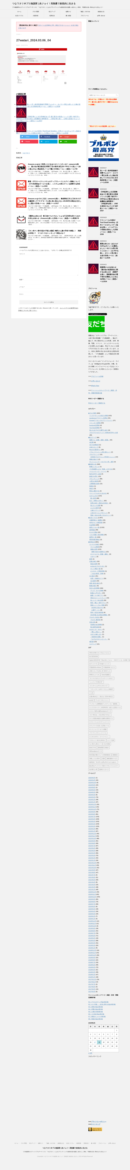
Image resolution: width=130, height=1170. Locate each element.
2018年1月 (91, 977)
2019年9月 (91, 928)
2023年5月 (91, 821)
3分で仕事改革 (94, 445)
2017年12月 (92, 979)
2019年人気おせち (97, 607)
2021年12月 (92, 863)
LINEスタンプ (93, 447)
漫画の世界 (94, 549)
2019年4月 (91, 940)
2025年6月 (91, 778)
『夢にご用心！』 (96, 632)
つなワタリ (26, 153)
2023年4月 (91, 824)
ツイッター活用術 (95, 423)
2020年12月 (92, 892)
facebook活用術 (94, 425)
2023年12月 (92, 804)
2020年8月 (91, 901)
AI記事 (91, 442)
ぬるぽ (91, 700)
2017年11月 (92, 982)
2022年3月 (91, 855)
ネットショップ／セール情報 (97, 729)
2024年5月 (91, 792)
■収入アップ (92, 437)
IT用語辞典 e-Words (95, 667)
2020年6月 (91, 906)
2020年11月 (92, 894)
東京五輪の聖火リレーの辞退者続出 (99, 755)
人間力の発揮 (93, 481)
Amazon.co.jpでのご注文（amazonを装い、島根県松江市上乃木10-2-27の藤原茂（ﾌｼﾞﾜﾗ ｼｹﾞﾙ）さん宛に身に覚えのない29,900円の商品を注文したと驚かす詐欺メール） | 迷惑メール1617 (54, 201)
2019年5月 (91, 938)
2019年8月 (91, 931)
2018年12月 (92, 950)
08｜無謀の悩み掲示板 (95, 1019)
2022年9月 (91, 841)
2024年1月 (91, 802)
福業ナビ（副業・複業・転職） (99, 440)
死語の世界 (94, 564)
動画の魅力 (92, 586)
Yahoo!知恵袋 (105, 674)
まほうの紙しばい (96, 634)
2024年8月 (91, 787)
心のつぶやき (93, 496)
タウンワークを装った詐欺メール (99, 725)
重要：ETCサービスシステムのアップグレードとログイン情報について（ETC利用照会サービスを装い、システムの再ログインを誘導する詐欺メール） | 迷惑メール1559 (54, 184)
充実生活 (52, 15)
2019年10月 (92, 926)
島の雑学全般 (94, 627)
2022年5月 (91, 850)
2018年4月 (91, 970)
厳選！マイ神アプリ (96, 595)
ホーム (19, 11)
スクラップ (92, 644)
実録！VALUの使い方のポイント (100, 515)
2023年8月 (91, 814)
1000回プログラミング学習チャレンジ (102, 457)
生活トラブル (19, 15)
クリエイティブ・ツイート (97, 471)
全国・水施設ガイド (96, 578)
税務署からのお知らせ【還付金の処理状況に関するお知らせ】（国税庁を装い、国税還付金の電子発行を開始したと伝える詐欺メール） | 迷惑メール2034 (109, 274)
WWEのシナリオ (94, 674)
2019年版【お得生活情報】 (99, 615)
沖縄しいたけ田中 (94, 758)
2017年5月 (91, 989)
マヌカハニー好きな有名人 (97, 740)
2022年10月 (92, 838)
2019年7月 (91, 933)
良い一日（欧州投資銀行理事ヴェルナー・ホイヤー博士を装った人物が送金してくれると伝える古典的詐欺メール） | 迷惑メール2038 (109, 176)
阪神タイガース (104, 769)
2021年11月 (92, 865)
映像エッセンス (94, 466)
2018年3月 (91, 972)
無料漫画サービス (112, 758)
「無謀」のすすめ (84, 11)
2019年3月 (91, 943)
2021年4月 (91, 882)
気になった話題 (95, 505)
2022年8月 (91, 843)
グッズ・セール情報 (96, 590)
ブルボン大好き (94, 617)
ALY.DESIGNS (93, 656)
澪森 (103, 758)
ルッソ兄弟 (110, 740)
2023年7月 (91, 816)
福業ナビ (68, 11)
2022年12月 (92, 833)
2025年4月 (91, 780)
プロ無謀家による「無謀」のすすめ (100, 469)
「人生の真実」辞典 (96, 573)
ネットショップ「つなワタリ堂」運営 (101, 462)
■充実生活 (91, 542)
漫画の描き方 (93, 459)
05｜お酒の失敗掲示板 (95, 1011)
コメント (22, 254)
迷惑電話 (92, 530)
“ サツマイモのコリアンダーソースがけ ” (101, 678)
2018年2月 (91, 974)
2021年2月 (91, 887)
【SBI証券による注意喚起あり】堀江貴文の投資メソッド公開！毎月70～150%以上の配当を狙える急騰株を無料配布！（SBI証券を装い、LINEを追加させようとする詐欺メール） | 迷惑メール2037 (48, 119)
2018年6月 (91, 965)
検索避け (115, 755)
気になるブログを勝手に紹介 (98, 430)
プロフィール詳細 (97, 376)
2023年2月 (91, 829)
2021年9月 (91, 870)
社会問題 (92, 525)
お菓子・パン (95, 610)
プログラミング (94, 454)
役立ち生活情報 (94, 588)
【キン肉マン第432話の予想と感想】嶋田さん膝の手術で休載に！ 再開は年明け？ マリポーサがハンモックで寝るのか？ (54, 232)
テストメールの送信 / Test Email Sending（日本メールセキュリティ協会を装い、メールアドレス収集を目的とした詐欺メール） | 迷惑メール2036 (109, 227)
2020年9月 (91, 899)
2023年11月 (92, 807)
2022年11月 (92, 836)
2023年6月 (91, 819)
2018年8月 (91, 960)
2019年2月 (91, 945)
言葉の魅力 (92, 561)
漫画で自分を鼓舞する (98, 551)
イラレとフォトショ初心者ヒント (100, 452)
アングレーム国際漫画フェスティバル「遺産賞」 (103, 704)
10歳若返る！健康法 (95, 520)
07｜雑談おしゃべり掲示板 (97, 1016)
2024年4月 (91, 795)
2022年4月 (91, 853)
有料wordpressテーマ (95, 751)
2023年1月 (91, 831)
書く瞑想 (68, 15)
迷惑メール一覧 (94, 527)
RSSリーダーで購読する (96, 403)
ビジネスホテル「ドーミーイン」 (99, 736)
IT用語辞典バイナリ (109, 667)
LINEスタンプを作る (95, 671)
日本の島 (92, 622)
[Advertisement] (103, 56)
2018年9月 (91, 957)
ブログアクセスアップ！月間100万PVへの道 (103, 432)
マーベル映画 (94, 547)
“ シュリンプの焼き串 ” (96, 682)
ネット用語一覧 (95, 569)
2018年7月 (91, 962)
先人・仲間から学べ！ (96, 500)
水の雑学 (93, 581)
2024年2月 (91, 799)
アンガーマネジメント (102, 700)
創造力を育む (93, 476)
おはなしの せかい (95, 629)
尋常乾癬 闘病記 (94, 539)
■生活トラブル (93, 517)
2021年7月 (91, 875)
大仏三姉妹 (106, 744)
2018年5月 (91, 967)
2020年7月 (91, 904)
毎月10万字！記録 (95, 474)
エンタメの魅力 (94, 544)
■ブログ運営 (92, 413)
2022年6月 (91, 848)
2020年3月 (91, 914)
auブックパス (93, 663)
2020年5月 (91, 909)
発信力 (91, 488)
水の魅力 (92, 576)
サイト (21, 294)
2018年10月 (92, 955)
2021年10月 (92, 867)
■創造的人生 (92, 464)
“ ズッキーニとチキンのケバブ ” (98, 685)
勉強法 (91, 486)
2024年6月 (91, 790)
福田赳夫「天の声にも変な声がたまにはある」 (103, 762)
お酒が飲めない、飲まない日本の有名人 (101, 696)
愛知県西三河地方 (103, 747)
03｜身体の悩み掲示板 (95, 1007)
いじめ (91, 693)
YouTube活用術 (94, 428)
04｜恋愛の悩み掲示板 (95, 1009)
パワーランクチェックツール (97, 733)
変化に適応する (94, 491)
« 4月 (90, 1053)
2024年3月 (91, 797)
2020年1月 (91, 918)
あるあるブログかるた (97, 566)
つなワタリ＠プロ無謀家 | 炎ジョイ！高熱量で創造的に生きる (44, 3)
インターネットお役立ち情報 (98, 415)
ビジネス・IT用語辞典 (97, 571)
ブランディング (94, 479)
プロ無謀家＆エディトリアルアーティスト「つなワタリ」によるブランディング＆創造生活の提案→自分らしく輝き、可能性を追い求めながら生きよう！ (65, 1151)
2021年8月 (91, 872)
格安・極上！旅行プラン (98, 603)
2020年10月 (92, 897)
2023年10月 (92, 809)
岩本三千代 (92, 747)
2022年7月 (91, 846)
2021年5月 (91, 880)
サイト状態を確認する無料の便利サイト (101, 718)
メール (21, 287)
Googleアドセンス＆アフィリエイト (101, 420)
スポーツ (93, 556)
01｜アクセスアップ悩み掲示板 (98, 1002)
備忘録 (91, 641)
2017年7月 (91, 984)
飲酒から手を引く (96, 593)
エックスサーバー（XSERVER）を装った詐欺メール (105, 707)
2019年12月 (92, 921)
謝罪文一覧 (92, 537)
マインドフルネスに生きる (97, 493)
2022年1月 (91, 860)
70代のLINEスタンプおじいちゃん (99, 653)
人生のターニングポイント (98, 513)
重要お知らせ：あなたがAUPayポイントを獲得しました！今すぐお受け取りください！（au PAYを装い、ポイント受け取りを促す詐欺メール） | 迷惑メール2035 (109, 251)
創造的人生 (101, 11)
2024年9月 (91, 785)
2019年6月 (91, 935)
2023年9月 (91, 812)
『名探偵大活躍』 (96, 637)
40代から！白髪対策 (95, 522)
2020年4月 (91, 911)
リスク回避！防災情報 (96, 534)
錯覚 (90, 559)
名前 (21, 279)
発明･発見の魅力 (94, 583)
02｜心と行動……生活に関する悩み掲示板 (102, 1004)
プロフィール (85, 15)
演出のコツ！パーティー (98, 598)
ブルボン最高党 (95, 620)
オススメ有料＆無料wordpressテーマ (100, 711)
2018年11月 (92, 952)
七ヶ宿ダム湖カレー (95, 744)
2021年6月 (91, 877)
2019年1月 (91, 948)
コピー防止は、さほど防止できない (99, 715)
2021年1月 (91, 889)
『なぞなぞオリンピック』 (98, 639)
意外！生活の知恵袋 (96, 612)
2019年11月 (92, 923)
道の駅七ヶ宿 (93, 769)
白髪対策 (35, 15)
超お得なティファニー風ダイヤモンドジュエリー (103, 766)
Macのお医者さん (95, 449)
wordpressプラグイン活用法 (98, 418)
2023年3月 (91, 826)
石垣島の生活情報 (96, 624)
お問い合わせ (101, 15)
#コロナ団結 (93, 532)
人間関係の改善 (94, 483)
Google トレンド (104, 663)
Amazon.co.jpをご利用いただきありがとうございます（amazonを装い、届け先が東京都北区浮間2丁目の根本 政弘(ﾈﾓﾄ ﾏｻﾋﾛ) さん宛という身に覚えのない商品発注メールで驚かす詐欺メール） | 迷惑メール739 (54, 166)
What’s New (95, 386)
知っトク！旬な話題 (96, 600)
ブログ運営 (35, 11)
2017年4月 (91, 991)
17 (95, 1042)
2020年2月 (91, 916)
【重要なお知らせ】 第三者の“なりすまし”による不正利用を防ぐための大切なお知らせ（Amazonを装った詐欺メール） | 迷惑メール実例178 (54, 217)
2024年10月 (92, 782)
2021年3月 (91, 884)
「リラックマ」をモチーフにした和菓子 (101, 689)
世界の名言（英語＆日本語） (99, 503)
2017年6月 (91, 987)
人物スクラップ (95, 510)
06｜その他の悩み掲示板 (96, 1014)
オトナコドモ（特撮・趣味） (99, 554)
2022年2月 (91, 858)
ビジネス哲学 (94, 508)
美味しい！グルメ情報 (97, 605)
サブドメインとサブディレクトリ (99, 722)
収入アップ (52, 11)
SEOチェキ (107, 671)
